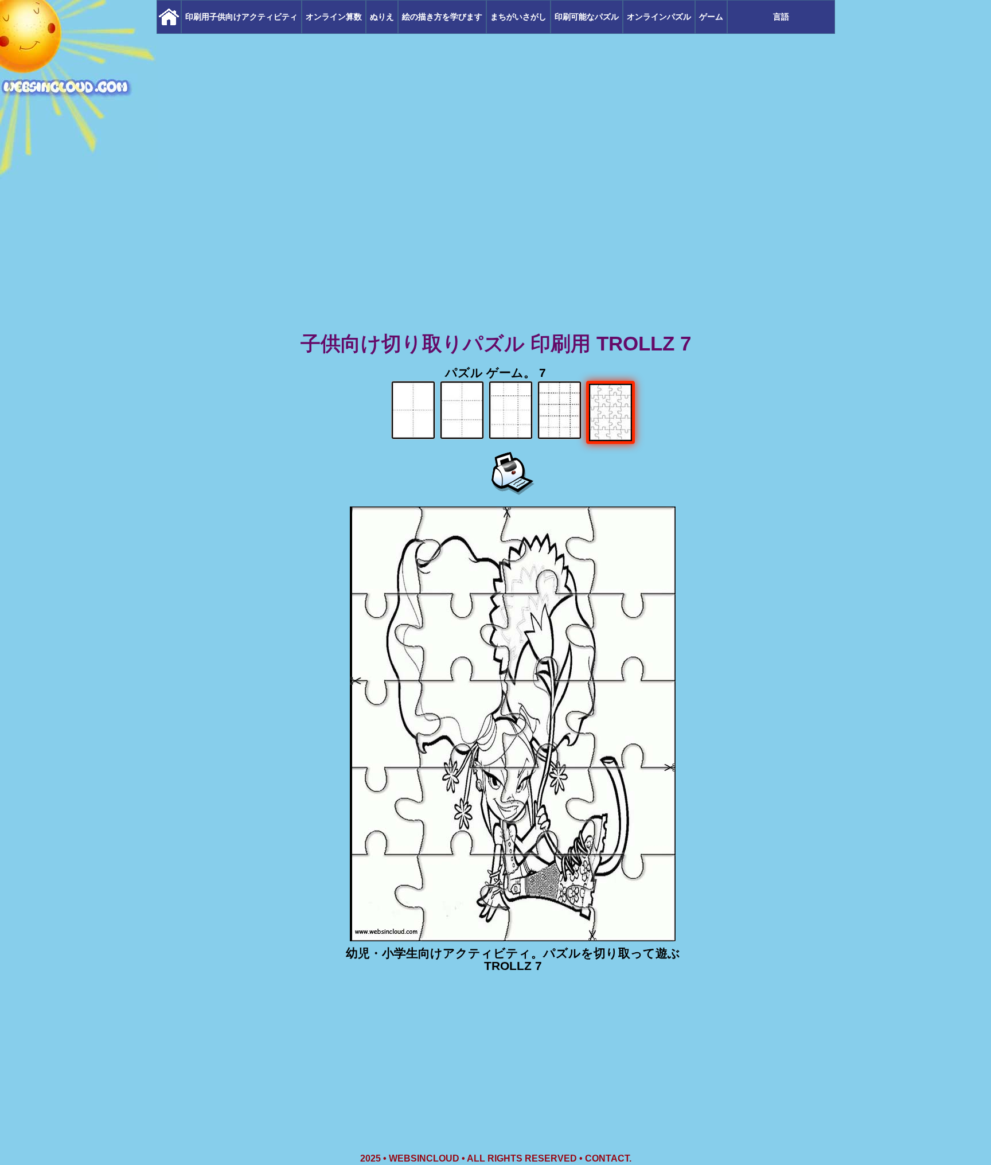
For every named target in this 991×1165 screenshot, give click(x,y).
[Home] (169, 17)
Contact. (608, 1158)
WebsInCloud (424, 1158)
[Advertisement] (495, 241)
